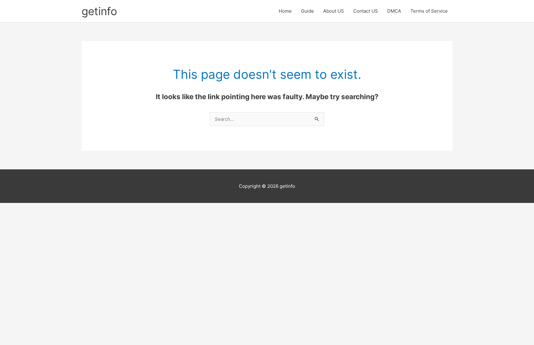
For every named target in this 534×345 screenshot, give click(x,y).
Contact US (365, 11)
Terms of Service (429, 11)
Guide (307, 11)
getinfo (99, 11)
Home (285, 11)
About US (333, 11)
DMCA (394, 11)
